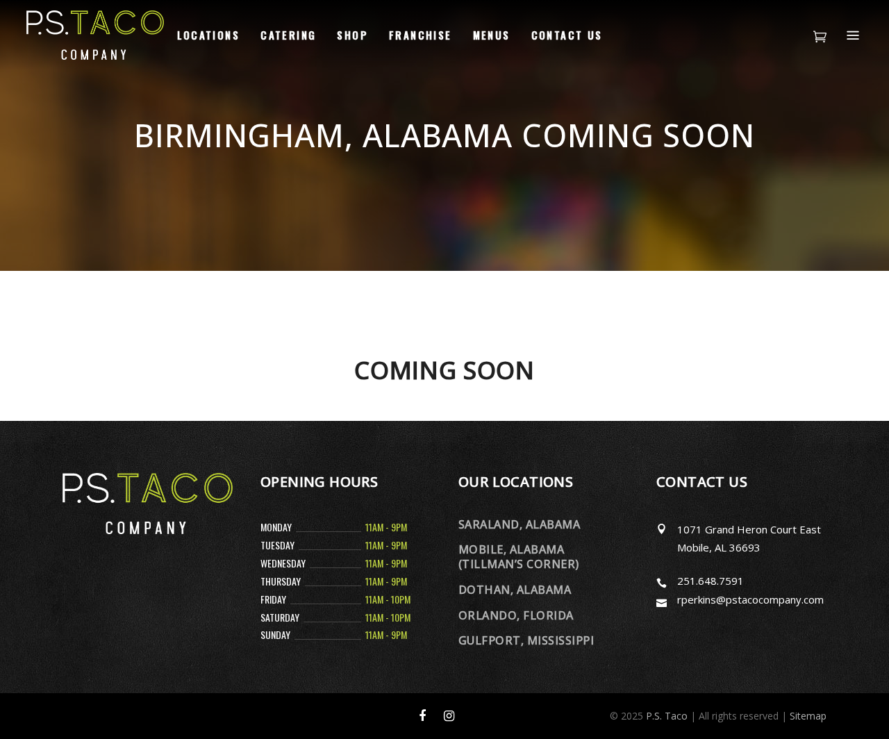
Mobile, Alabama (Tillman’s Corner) (518, 557)
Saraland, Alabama (519, 524)
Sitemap (808, 715)
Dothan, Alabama (514, 589)
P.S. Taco (667, 715)
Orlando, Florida (516, 615)
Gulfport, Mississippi (526, 640)
